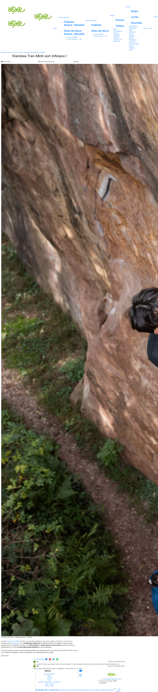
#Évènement (133, 28)
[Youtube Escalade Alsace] (61, 2)
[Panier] (90, 2)
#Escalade (117, 35)
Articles (128, 7)
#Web (131, 50)
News (55, 28)
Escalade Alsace (6, 52)
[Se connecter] (88, 2)
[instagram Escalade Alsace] (72, 2)
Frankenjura (16, 643)
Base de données (91, 20)
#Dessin (116, 33)
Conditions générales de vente (84, 690)
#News (131, 38)
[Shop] (83, 2)
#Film (130, 30)
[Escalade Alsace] (110, 673)
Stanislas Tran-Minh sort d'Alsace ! (35, 52)
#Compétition (118, 31)
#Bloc (115, 29)
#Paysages (117, 41)
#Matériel (132, 36)
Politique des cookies (67, 690)
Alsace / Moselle (64, 17)
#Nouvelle (132, 42)
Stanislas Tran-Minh (12, 641)
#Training (132, 48)
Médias (112, 15)
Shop (150, 28)
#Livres (131, 34)
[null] (46, 659)
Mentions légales (100, 690)
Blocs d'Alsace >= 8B (74, 39)
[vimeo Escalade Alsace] (66, 2)
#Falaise (116, 37)
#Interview (132, 32)
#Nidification (133, 40)
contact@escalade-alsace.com (111, 679)
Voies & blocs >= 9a (100, 36)
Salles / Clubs (49, 686)
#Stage (131, 46)
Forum (145, 28)
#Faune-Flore (118, 39)
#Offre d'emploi (134, 44)
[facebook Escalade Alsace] (77, 2)
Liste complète (72, 37)
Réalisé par (110, 690)
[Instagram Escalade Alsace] (80, 676)
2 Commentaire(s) (39, 659)
